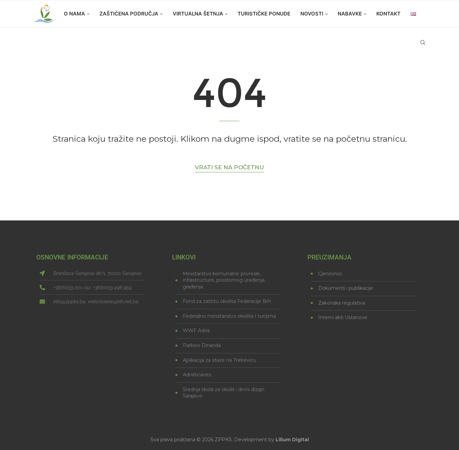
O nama (74, 13)
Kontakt (388, 13)
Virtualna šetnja (198, 13)
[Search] (422, 42)
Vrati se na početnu (229, 167)
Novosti (311, 13)
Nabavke (350, 13)
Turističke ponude (264, 13)
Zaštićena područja (128, 13)
